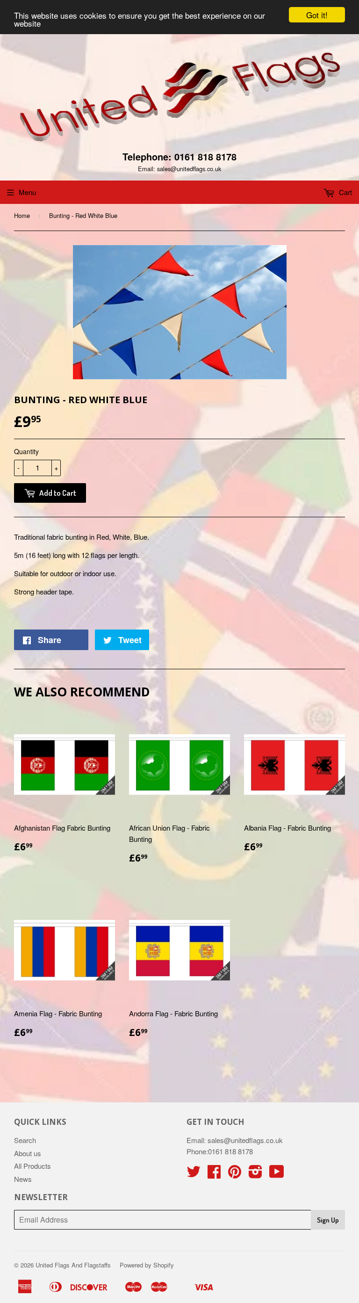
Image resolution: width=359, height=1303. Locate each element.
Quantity (26, 451)
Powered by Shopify (147, 1264)
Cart (344, 192)
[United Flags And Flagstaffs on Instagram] (255, 1174)
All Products (32, 1166)
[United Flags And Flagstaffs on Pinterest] (235, 1174)
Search (25, 1140)
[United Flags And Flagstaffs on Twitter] (194, 1174)
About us (27, 1153)
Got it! (317, 15)
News (23, 1179)
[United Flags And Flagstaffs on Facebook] (214, 1174)
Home (22, 215)
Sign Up (328, 1220)
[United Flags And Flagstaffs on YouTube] (276, 1174)
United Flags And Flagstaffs (73, 1264)
